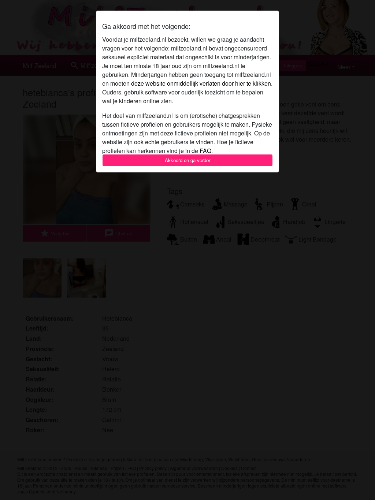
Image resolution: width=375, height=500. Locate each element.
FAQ (205, 150)
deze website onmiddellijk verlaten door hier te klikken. (201, 83)
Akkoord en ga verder (187, 160)
